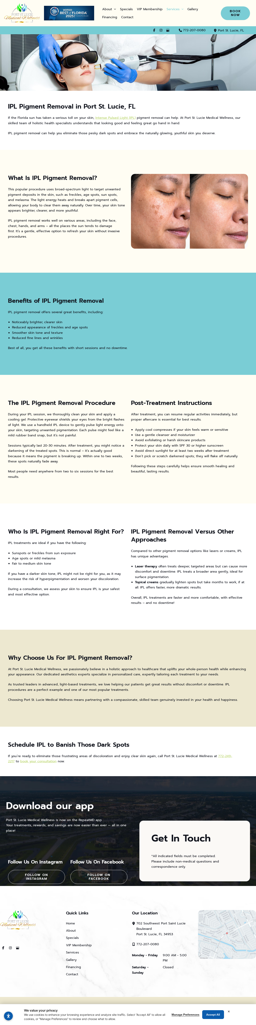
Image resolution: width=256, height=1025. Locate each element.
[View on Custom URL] (227, 934)
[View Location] (216, 30)
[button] (114, 9)
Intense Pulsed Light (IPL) (115, 117)
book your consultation (38, 761)
